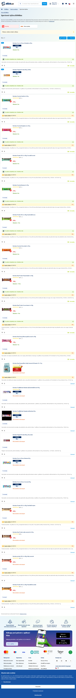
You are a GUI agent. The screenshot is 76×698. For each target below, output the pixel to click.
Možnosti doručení (8, 660)
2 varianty (4, 82)
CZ (58, 668)
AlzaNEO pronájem (45, 663)
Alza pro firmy (44, 660)
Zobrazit (72, 383)
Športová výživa (23, 613)
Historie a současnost (33, 668)
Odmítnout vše (38, 695)
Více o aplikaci (10, 643)
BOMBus (6, 9)
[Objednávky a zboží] (63, 4)
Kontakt (30, 660)
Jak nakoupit (19, 666)
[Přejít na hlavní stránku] (8, 4)
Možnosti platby (7, 663)
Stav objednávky (20, 660)
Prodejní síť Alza (8, 668)
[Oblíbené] (66, 4)
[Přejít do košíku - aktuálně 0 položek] (73, 4)
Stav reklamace (20, 663)
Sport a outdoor (14, 9)
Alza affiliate (44, 668)
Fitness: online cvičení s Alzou (10, 32)
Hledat (44, 3)
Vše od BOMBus (5, 12)
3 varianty (4, 55)
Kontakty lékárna (32, 663)
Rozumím (38, 686)
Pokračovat (51, 21)
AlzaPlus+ (43, 666)
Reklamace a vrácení (9, 666)
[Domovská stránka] (1, 9)
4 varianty (4, 108)
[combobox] (30, 3)
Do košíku (72, 65)
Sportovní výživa (24, 9)
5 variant (4, 168)
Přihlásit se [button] (54, 4)
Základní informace (33, 666)
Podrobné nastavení (38, 691)
